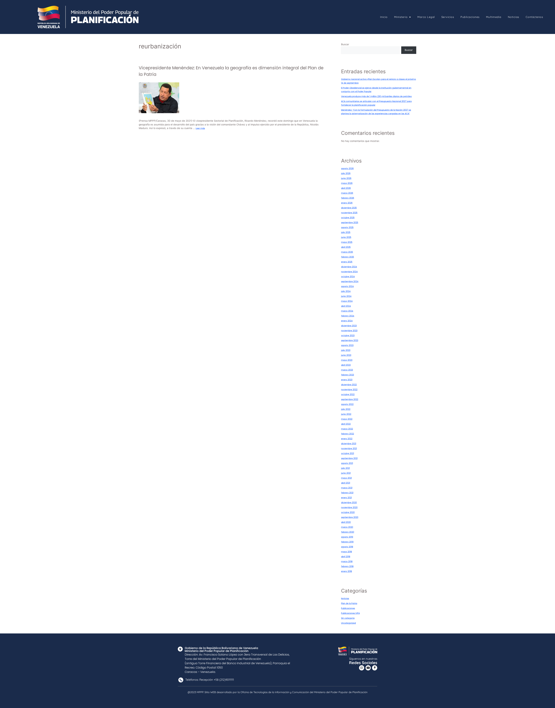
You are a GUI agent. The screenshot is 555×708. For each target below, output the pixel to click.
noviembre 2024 (349, 271)
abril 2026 (346, 188)
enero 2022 (346, 438)
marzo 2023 (347, 369)
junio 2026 (346, 178)
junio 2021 (346, 473)
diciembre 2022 (349, 384)
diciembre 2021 (348, 443)
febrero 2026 (347, 198)
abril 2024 (346, 306)
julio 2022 (345, 409)
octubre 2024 (348, 276)
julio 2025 (345, 232)
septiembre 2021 (349, 458)
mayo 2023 (346, 360)
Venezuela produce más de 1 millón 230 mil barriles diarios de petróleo (376, 96)
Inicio (384, 17)
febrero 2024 (347, 315)
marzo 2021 (346, 487)
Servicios (447, 17)
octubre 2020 (348, 512)
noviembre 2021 (349, 448)
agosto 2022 (347, 404)
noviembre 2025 (349, 212)
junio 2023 (346, 355)
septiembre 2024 (349, 281)
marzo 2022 (347, 428)
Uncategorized (348, 623)
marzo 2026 (347, 193)
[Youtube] (368, 667)
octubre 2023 (348, 335)
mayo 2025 (346, 242)
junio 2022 (346, 414)
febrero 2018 (347, 566)
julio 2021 (345, 468)
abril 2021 (345, 482)
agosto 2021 (347, 463)
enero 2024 (347, 320)
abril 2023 (346, 365)
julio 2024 (346, 291)
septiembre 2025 (349, 222)
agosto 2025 (347, 227)
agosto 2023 (347, 345)
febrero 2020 (347, 532)
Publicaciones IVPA (350, 613)
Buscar (345, 44)
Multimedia (493, 17)
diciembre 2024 (349, 266)
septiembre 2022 (349, 399)
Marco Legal (426, 17)
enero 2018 (346, 571)
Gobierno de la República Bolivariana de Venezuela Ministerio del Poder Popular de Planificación (221, 649)
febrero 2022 (347, 433)
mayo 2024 (347, 301)
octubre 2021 (347, 453)
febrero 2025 (347, 256)
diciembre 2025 (349, 207)
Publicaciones (470, 17)
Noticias (513, 17)
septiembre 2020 (349, 517)
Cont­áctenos (534, 17)
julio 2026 (345, 173)
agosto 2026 (347, 168)
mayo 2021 (346, 478)
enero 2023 (346, 379)
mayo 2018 (346, 551)
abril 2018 (345, 556)
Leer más (200, 128)
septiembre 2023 (349, 340)
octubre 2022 (348, 394)
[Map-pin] (374, 667)
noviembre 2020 (349, 507)
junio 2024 (346, 296)
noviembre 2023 (349, 330)
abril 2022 (346, 423)
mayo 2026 (347, 183)
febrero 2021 (347, 492)
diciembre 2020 (349, 502)
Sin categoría (348, 618)
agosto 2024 (347, 286)
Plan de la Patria (349, 603)
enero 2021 (346, 497)
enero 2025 (346, 261)
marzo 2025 (347, 252)
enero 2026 (347, 202)
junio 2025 (346, 237)
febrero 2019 (347, 541)
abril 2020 (346, 522)
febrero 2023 (347, 374)
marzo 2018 (347, 561)
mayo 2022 (346, 419)
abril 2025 (346, 247)
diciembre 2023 (349, 325)
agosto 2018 (347, 546)
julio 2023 (345, 350)
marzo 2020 (347, 527)
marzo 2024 (347, 310)
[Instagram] (361, 667)
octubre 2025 (348, 217)
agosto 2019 (347, 536)
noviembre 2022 (349, 389)
